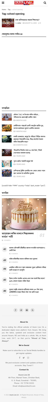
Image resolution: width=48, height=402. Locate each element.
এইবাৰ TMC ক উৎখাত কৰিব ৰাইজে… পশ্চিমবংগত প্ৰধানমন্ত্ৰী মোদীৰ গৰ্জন (26, 116)
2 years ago (20, 176)
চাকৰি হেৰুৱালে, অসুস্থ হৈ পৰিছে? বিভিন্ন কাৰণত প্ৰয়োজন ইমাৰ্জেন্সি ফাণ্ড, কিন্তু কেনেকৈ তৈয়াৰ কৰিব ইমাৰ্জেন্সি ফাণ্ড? (29, 139)
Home (4, 10)
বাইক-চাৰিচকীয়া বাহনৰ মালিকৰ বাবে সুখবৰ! (23, 259)
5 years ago (20, 156)
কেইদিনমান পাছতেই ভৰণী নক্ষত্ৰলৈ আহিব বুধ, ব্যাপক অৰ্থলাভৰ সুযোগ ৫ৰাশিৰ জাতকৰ (29, 127)
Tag (9, 10)
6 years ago (20, 164)
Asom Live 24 (14, 395)
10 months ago (21, 145)
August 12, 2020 (30, 23)
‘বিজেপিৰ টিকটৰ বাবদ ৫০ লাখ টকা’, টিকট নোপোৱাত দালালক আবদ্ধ (28, 151)
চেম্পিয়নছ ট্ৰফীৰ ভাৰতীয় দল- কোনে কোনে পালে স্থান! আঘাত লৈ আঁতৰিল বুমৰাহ (29, 172)
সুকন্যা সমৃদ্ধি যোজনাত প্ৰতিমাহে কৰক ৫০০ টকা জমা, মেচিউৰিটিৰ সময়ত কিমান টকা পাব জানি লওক (26, 290)
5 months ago (20, 131)
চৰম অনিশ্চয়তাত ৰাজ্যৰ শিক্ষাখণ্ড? (27, 20)
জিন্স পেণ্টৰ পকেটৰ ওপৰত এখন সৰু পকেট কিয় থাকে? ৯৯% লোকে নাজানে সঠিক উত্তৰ (27, 279)
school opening (17, 10)
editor (19, 23)
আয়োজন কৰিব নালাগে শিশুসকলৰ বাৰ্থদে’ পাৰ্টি (17, 235)
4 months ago (20, 120)
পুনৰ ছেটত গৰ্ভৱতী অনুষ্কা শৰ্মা (23, 161)
